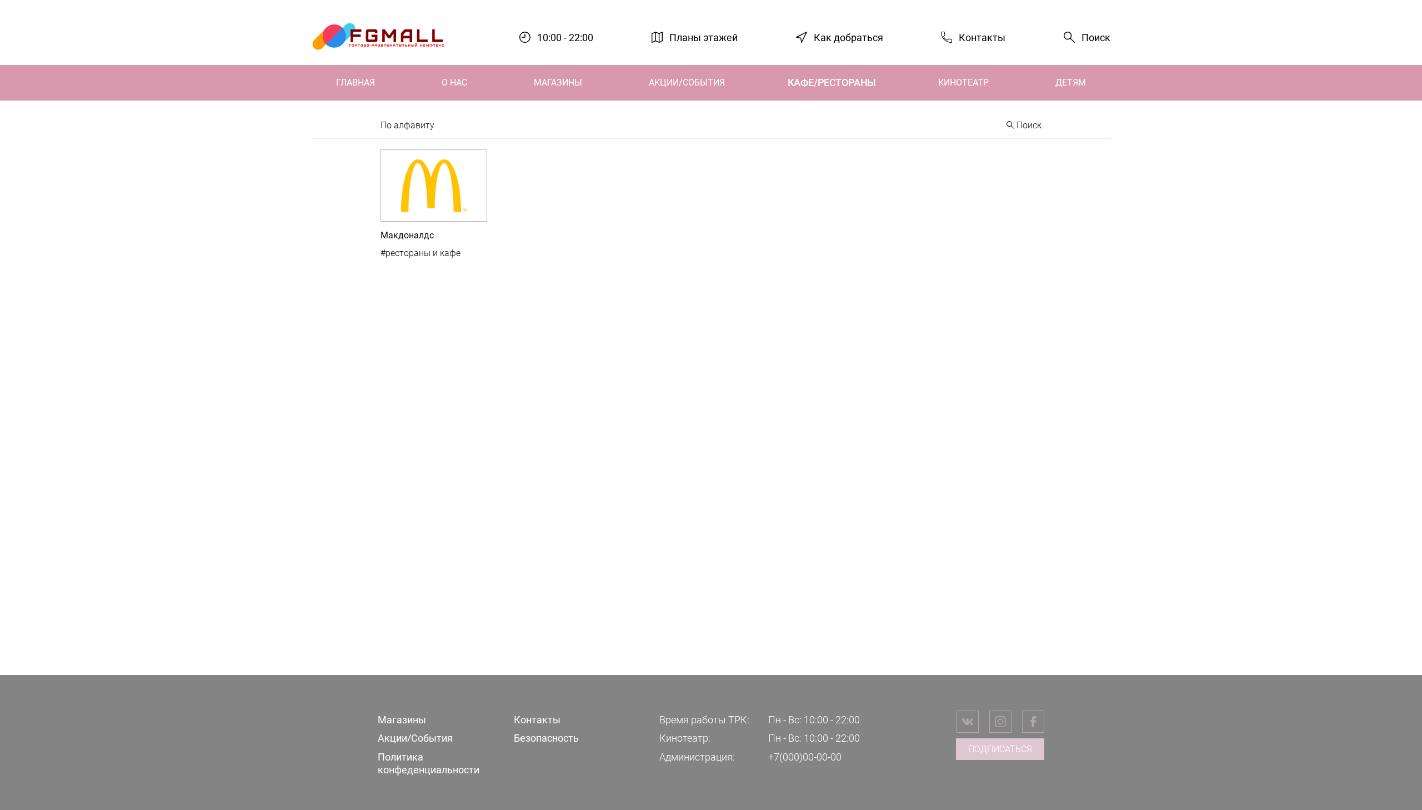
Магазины (558, 82)
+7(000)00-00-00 (805, 757)
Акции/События (687, 82)
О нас (454, 82)
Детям (1070, 82)
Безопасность (546, 738)
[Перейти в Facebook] (1033, 722)
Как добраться (848, 37)
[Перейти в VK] (968, 722)
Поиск (1095, 37)
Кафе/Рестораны (831, 82)
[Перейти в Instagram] (1000, 722)
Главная (355, 82)
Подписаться (1000, 749)
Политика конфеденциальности (428, 763)
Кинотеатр (963, 82)
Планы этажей (703, 37)
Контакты (982, 37)
